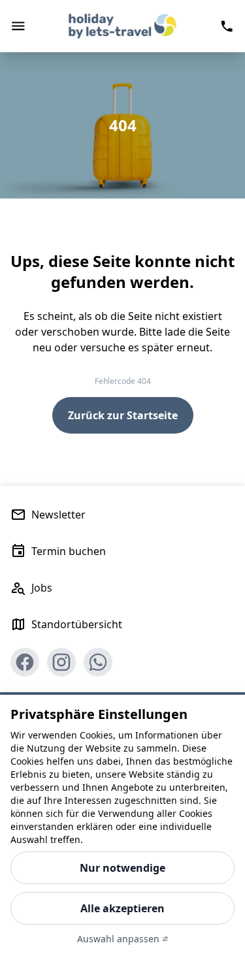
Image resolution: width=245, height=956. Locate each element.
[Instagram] (61, 662)
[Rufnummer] (226, 26)
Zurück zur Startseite (123, 415)
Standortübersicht (76, 624)
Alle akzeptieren (122, 908)
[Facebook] (24, 662)
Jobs (41, 588)
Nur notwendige (122, 868)
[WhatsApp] (98, 662)
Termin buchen (68, 551)
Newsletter (58, 514)
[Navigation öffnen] (18, 26)
